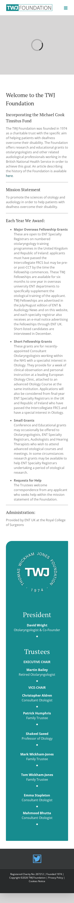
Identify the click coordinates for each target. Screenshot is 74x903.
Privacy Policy (55, 877)
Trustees (37, 651)
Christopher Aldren (37, 695)
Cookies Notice (37, 881)
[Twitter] (37, 859)
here (9, 176)
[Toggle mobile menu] (66, 8)
